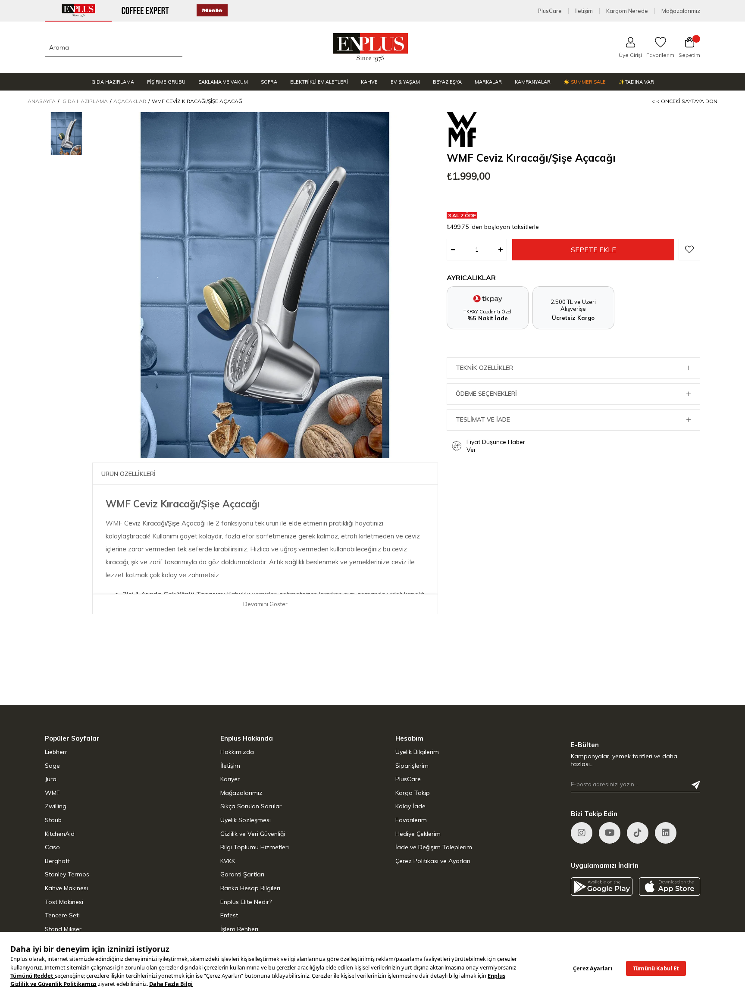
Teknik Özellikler (484, 368)
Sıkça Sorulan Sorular (251, 806)
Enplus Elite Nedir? (246, 902)
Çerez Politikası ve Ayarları (432, 861)
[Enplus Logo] (370, 47)
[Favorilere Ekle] (689, 249)
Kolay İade (410, 806)
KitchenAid (60, 834)
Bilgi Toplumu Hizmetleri (254, 847)
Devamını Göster (265, 604)
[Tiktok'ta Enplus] (637, 833)
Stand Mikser (63, 929)
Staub (53, 820)
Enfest (229, 915)
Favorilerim (411, 820)
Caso (52, 847)
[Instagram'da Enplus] (581, 833)
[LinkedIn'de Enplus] (609, 833)
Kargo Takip (412, 793)
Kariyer (230, 779)
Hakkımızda (237, 752)
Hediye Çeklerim (418, 834)
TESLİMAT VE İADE (483, 419)
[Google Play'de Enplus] (601, 886)
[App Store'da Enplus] (670, 886)
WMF (52, 793)
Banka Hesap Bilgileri (250, 888)
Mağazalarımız (680, 11)
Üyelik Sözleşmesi (245, 820)
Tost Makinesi (64, 902)
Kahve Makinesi (66, 888)
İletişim (584, 11)
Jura (50, 779)
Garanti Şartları (242, 874)
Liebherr (56, 752)
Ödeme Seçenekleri (486, 393)
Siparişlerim (412, 765)
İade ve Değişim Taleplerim (433, 847)
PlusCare (550, 11)
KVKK (227, 861)
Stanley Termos (67, 874)
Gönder (696, 785)
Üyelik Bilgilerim (417, 752)
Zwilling (55, 806)
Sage (52, 765)
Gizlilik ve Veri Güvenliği (252, 834)
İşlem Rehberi (239, 929)
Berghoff (57, 861)
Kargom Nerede (627, 11)
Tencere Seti (62, 915)
